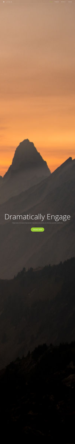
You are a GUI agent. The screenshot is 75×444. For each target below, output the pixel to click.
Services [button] (63, 1)
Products (57, 1)
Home (51, 1)
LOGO (8, 2)
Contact (70, 1)
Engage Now (37, 229)
